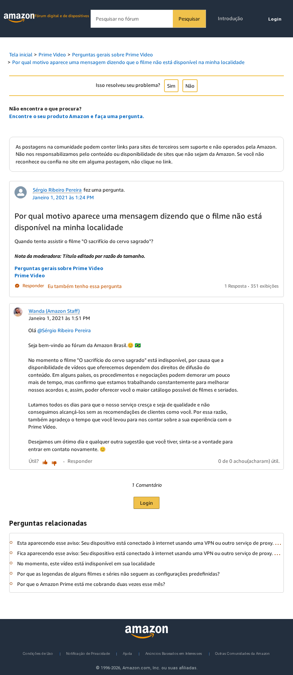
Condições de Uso (38, 653)
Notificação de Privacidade (88, 653)
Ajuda (127, 653)
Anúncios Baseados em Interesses (174, 653)
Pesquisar (189, 19)
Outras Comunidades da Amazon (242, 653)
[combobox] (148, 19)
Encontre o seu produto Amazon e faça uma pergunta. (76, 116)
